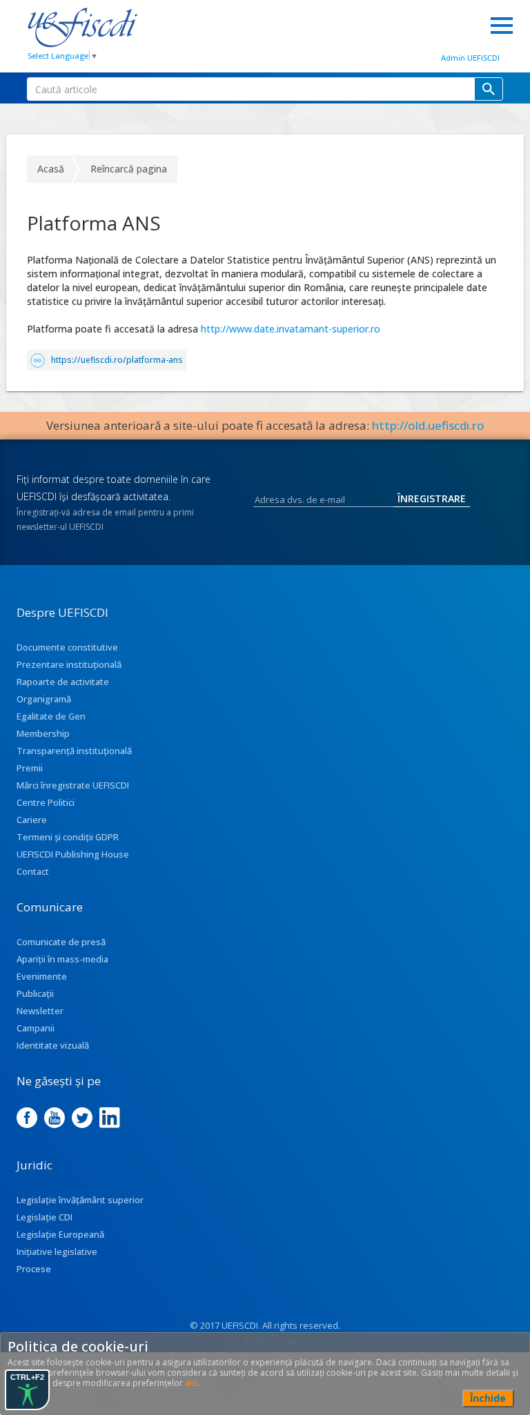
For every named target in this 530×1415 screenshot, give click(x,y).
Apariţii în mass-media (62, 959)
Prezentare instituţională (69, 664)
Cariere (32, 819)
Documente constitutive (67, 647)
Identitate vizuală (53, 1045)
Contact (33, 871)
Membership (43, 733)
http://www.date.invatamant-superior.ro (290, 328)
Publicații (35, 993)
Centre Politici (46, 802)
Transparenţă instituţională (74, 750)
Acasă (50, 168)
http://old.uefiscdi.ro (428, 425)
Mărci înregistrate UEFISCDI (73, 785)
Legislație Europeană (60, 1234)
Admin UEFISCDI (470, 57)
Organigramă (44, 699)
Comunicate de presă (61, 942)
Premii (30, 768)
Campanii (36, 1028)
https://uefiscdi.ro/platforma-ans (117, 360)
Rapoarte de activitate (63, 681)
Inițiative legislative (57, 1251)
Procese (34, 1269)
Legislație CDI (44, 1217)
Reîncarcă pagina (128, 168)
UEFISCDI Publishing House (73, 854)
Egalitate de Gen (51, 716)
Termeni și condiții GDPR (68, 837)
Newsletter (40, 1011)
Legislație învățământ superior (80, 1200)
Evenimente (42, 976)
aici (191, 1383)
